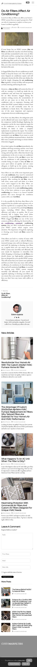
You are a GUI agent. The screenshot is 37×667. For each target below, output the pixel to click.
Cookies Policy (21, 660)
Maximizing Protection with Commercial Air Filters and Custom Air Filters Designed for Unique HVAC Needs (16, 506)
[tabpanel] (17, 39)
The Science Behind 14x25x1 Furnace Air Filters (21, 590)
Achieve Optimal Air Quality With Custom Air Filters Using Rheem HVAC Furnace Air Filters (22, 626)
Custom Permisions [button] (14, 664)
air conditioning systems (11, 223)
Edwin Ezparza (6, 27)
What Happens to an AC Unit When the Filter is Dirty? (15, 460)
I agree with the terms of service (12, 572)
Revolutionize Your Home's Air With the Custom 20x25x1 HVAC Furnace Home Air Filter (16, 365)
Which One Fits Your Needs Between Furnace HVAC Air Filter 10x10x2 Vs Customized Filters (22, 614)
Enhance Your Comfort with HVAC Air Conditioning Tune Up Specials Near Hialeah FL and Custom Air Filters (22, 602)
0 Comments (6, 28)
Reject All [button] (25, 664)
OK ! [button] (29, 660)
